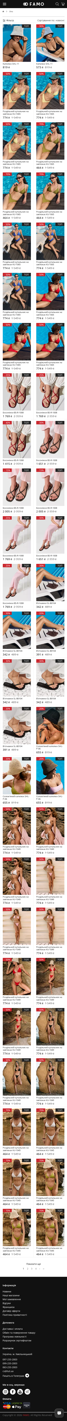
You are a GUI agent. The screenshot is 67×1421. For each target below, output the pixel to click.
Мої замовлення (12, 1299)
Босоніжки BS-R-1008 (13, 412)
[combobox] (60, 20)
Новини (7, 1291)
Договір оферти (11, 1310)
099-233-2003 (10, 1363)
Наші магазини (11, 1295)
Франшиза (8, 1307)
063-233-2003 (10, 1367)
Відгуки (7, 1303)
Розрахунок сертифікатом (17, 1340)
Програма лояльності (15, 1336)
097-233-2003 (10, 1359)
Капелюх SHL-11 (11, 64)
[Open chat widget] (59, 1413)
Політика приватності (15, 1314)
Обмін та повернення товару (19, 1332)
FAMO (26, 1415)
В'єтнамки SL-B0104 (46, 603)
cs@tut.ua (8, 1371)
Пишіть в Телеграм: (14, 1375)
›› (43, 1268)
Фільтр (10, 20)
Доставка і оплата (13, 1328)
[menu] (4, 4)
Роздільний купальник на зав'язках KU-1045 (16, 1149)
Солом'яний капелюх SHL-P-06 (49, 747)
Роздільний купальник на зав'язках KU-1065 (16, 112)
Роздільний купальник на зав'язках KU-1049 (16, 847)
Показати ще (33, 1263)
